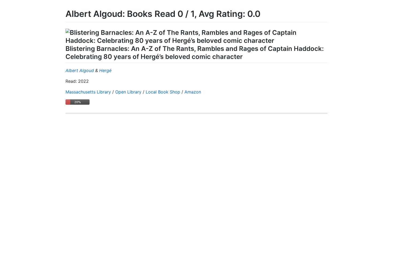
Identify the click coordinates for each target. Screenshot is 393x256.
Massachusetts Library (88, 92)
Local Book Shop (163, 92)
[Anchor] (246, 56)
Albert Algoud (80, 70)
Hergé (105, 70)
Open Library (128, 92)
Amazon (192, 92)
